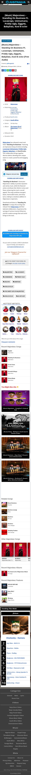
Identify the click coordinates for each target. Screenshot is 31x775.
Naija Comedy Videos (15, 710)
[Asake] (12, 309)
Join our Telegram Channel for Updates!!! (15, 253)
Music (16, 613)
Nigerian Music (10, 732)
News (16, 696)
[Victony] (19, 309)
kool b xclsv (14, 117)
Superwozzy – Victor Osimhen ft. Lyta (16, 678)
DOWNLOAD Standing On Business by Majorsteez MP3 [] (16, 235)
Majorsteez (14, 104)
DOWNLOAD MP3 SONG (15, 75)
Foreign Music (8, 743)
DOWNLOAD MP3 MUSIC (15, 178)
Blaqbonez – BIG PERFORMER (16, 658)
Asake (12, 314)
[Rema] (26, 309)
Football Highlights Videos (15, 715)
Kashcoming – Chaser (13, 683)
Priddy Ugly (14, 110)
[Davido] (6, 309)
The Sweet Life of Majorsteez (16, 127)
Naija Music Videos (15, 707)
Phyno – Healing (11, 653)
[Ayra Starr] (12, 319)
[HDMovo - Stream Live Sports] (15, 170)
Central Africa (8, 746)
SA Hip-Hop (21, 296)
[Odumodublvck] (26, 329)
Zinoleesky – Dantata (15, 638)
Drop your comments (8, 342)
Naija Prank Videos (16, 713)
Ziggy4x (13, 112)
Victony (19, 314)
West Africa (20, 741)
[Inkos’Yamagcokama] (19, 329)
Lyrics (22, 696)
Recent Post (15, 698)
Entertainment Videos (15, 724)
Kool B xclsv (15, 114)
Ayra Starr (12, 324)
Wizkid (19, 324)
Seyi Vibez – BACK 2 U (13, 643)
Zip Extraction (9, 763)
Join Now (24, 174)
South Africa (6, 41)
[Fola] (12, 329)
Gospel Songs (21, 732)
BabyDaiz (18, 112)
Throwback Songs (9, 735)
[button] (3, 70)
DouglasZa (11, 63)
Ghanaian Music (22, 735)
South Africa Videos (15, 721)
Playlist (15, 749)
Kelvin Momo (6, 334)
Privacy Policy (7, 760)
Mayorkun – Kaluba (12, 648)
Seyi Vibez (6, 324)
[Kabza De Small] (26, 319)
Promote (25, 760)
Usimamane (14, 109)
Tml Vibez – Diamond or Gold (15, 668)
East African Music (21, 746)
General (9, 696)
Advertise (17, 760)
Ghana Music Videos (15, 718)
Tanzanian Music (21, 743)
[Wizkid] (19, 319)
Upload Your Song (18, 263)
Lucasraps (14, 107)
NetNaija (24, 770)
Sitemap (19, 770)
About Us (20, 758)
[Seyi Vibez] (6, 319)
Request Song (21, 763)
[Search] (28, 2)
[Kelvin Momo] (6, 329)
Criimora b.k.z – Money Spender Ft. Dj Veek (17, 673)
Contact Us (11, 758)
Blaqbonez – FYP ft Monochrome (17, 663)
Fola (12, 334)
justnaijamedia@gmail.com (15, 247)
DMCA (12, 766)
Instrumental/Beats (20, 738)
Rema (25, 314)
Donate (18, 766)
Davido (5, 314)
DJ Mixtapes (8, 738)
